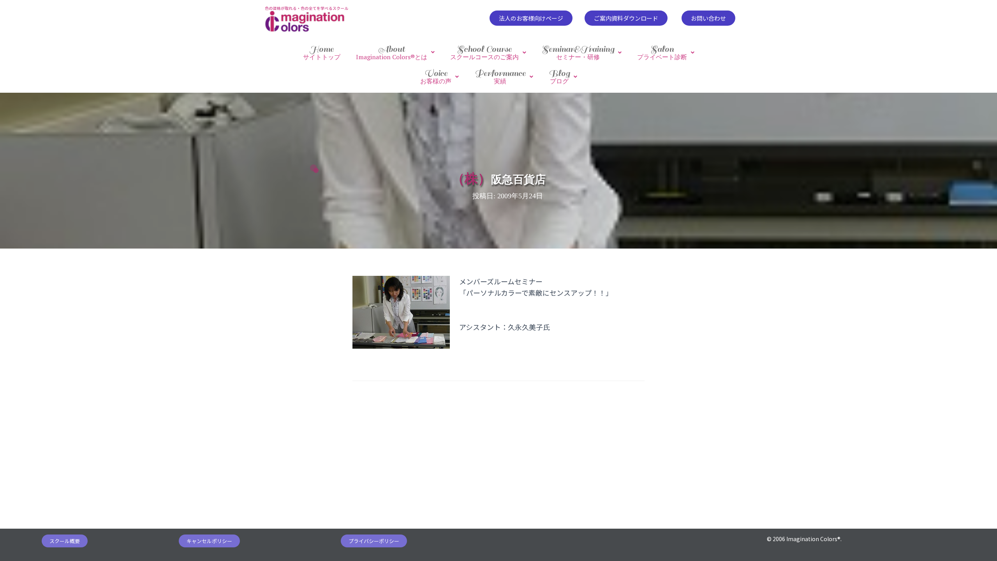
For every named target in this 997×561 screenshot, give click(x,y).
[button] (531, 18)
